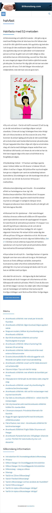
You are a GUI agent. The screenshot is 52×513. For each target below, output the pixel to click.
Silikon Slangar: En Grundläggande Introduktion (25, 463)
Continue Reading (12, 297)
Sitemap (9, 472)
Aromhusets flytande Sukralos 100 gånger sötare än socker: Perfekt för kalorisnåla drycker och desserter (27, 439)
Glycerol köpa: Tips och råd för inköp (21, 369)
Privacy (9, 459)
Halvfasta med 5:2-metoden (20, 31)
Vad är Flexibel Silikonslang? (17, 478)
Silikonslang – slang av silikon (18, 469)
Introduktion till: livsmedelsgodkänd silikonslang (26, 456)
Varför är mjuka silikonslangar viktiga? (21, 488)
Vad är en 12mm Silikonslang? (18, 475)
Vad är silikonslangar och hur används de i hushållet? (27, 482)
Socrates (30, 506)
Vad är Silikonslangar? (15, 485)
